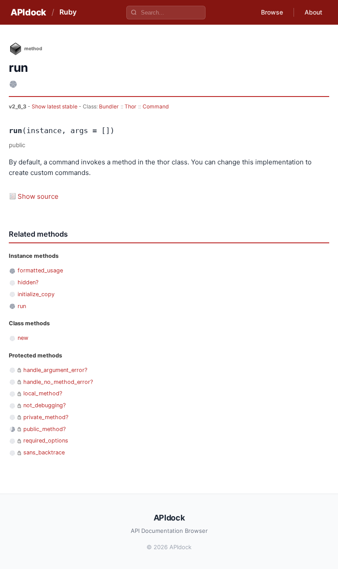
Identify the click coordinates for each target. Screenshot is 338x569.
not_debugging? (44, 405)
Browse (272, 12)
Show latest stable (55, 106)
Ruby (68, 11)
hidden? (28, 282)
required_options (45, 440)
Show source (38, 196)
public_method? (44, 429)
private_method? (45, 417)
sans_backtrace (44, 452)
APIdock (28, 12)
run (22, 306)
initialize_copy (36, 294)
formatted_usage (40, 270)
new (23, 338)
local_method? (42, 393)
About (313, 12)
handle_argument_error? (55, 370)
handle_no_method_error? (58, 382)
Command (156, 106)
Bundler (109, 106)
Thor (130, 106)
